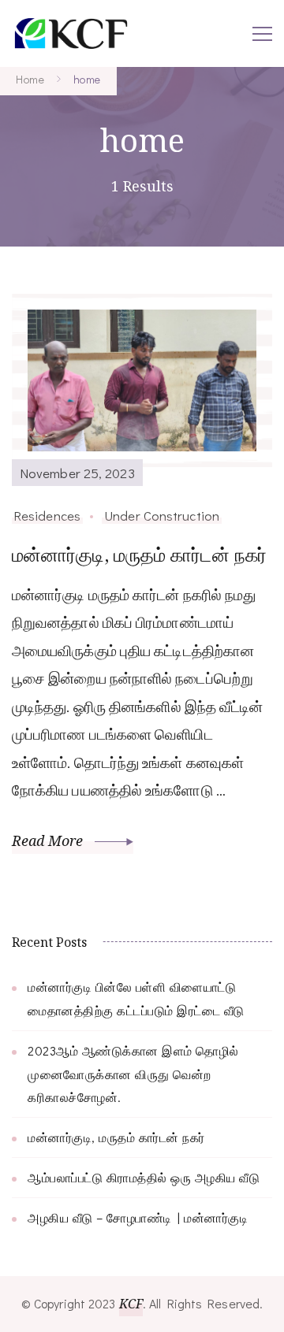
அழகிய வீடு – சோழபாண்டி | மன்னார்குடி (138, 1217)
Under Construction (161, 515)
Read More (49, 840)
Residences (47, 515)
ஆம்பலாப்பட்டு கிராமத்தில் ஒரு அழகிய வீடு (144, 1177)
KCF (131, 1303)
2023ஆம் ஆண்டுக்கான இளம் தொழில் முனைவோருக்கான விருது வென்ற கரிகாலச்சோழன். (133, 1074)
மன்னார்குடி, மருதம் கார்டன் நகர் (139, 554)
